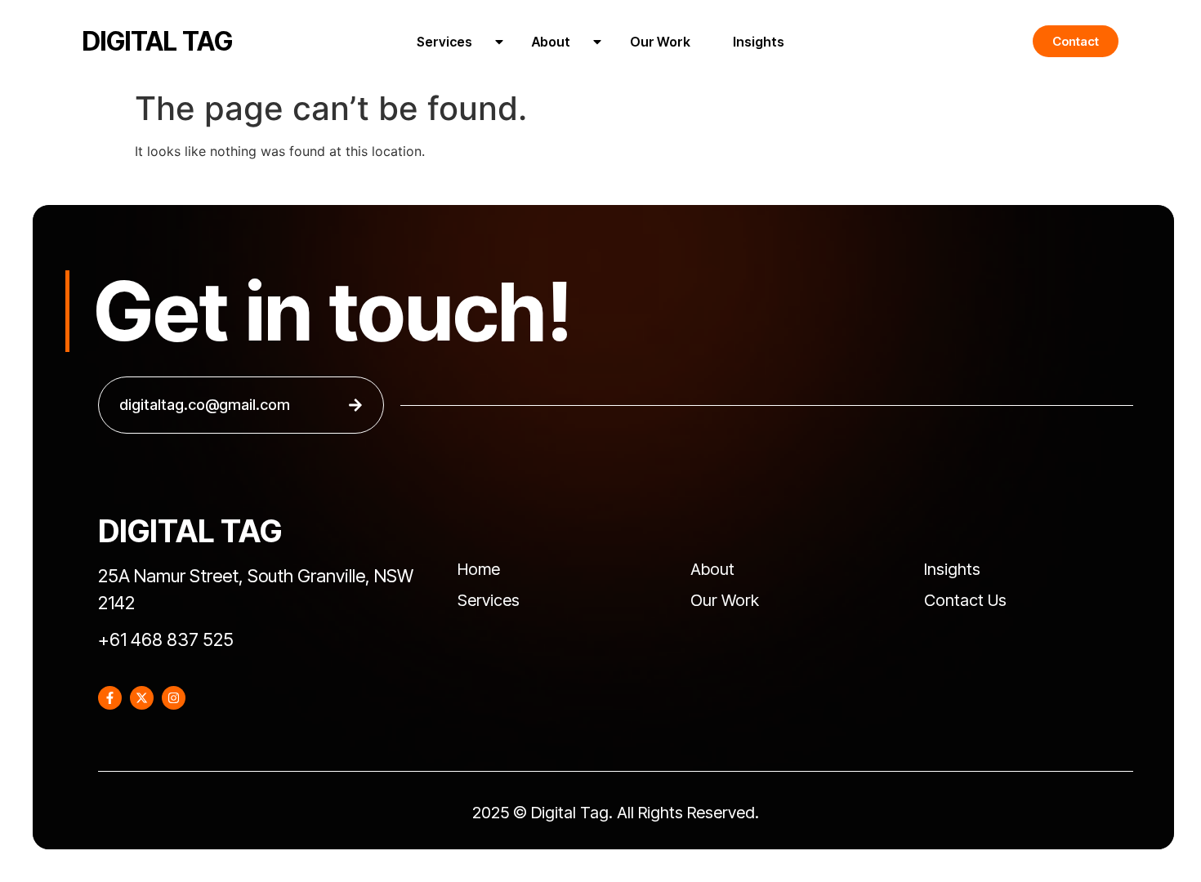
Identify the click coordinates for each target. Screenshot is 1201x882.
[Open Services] (499, 41)
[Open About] (597, 41)
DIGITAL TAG (158, 41)
